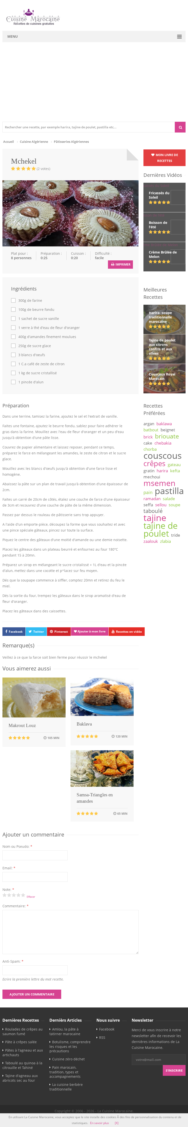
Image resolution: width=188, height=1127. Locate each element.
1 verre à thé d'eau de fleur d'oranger (49, 328)
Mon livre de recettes (166, 158)
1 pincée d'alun (31, 382)
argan (148, 423)
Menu (12, 36)
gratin (148, 470)
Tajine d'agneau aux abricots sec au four (20, 1078)
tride (175, 535)
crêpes (154, 463)
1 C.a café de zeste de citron (41, 364)
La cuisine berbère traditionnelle (66, 1086)
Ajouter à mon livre (91, 631)
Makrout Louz (22, 725)
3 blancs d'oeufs (31, 355)
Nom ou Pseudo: (17, 846)
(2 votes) (43, 168)
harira (162, 470)
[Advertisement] (94, 85)
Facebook (16, 632)
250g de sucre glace (34, 346)
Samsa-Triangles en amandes (95, 798)
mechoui (151, 477)
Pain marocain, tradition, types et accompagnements (65, 1072)
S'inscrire (174, 1070)
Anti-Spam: (13, 961)
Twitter (38, 632)
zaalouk (150, 541)
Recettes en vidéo (129, 632)
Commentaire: (15, 906)
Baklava (84, 724)
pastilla (169, 491)
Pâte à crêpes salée (21, 1042)
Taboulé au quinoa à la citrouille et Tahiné (22, 1065)
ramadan (152, 498)
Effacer (31, 896)
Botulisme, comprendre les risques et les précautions (70, 1046)
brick (148, 437)
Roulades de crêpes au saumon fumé (22, 1031)
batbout (150, 430)
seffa (148, 505)
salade (169, 498)
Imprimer (122, 264)
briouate (167, 436)
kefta (175, 470)
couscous (162, 455)
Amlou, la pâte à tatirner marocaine (64, 1031)
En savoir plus (99, 1123)
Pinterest (61, 632)
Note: (8, 889)
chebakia (162, 443)
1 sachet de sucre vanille (38, 318)
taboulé (153, 511)
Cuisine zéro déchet (68, 1059)
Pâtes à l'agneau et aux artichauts (22, 1052)
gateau (174, 464)
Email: (8, 868)
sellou (160, 505)
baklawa (164, 423)
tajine (154, 517)
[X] (116, 1123)
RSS (102, 1037)
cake (147, 443)
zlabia (165, 541)
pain (148, 492)
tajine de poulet (160, 529)
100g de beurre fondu (36, 309)
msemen (159, 483)
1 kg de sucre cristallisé (37, 373)
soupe (174, 505)
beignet (168, 430)
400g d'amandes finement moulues (47, 337)
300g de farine (30, 300)
